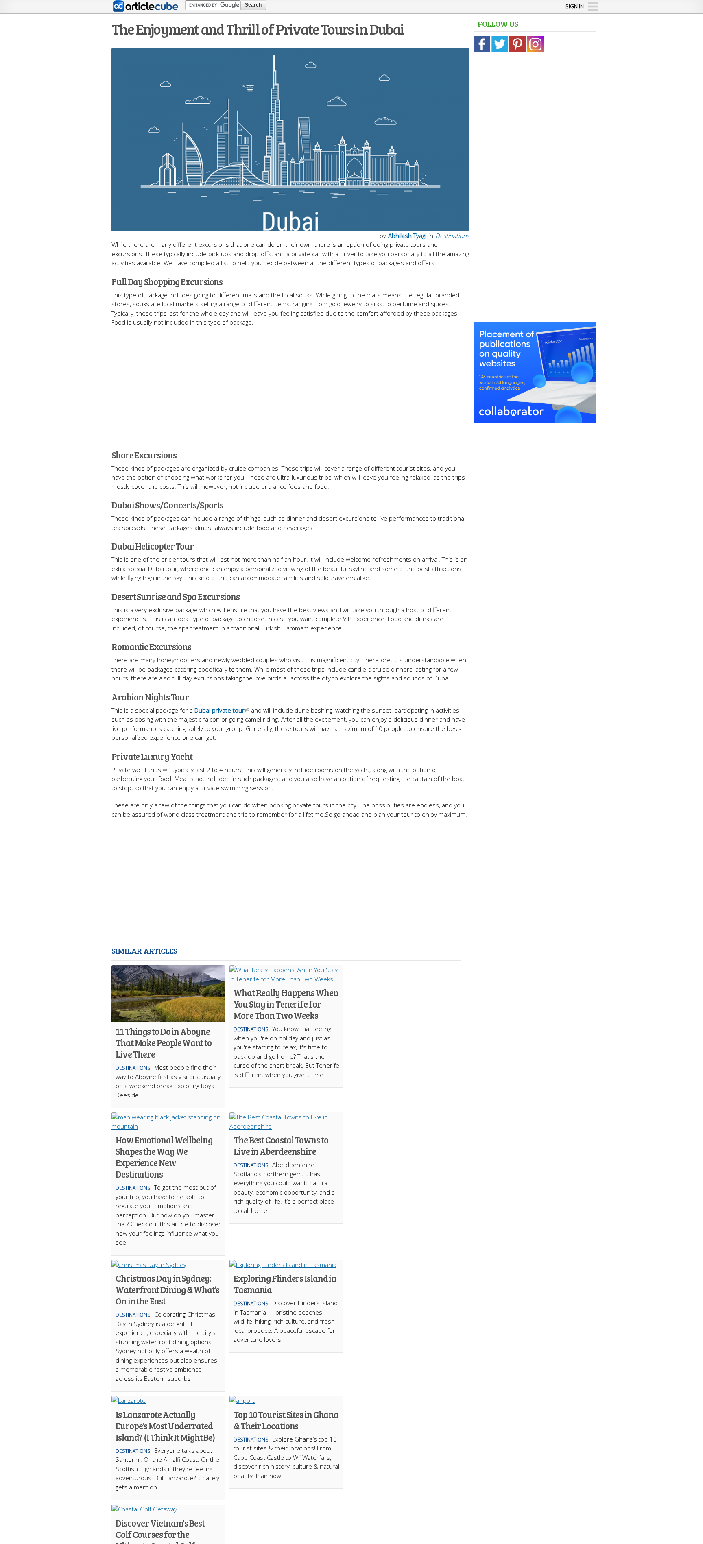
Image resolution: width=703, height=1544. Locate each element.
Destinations (452, 235)
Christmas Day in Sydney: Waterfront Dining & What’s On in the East (167, 1289)
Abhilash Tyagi (407, 235)
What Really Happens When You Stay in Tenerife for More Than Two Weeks (286, 1003)
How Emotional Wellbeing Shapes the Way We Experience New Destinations (164, 1157)
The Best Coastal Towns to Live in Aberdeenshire (281, 1145)
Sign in (574, 6)
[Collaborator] (535, 419)
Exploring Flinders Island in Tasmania (285, 1283)
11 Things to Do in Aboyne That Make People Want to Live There (164, 1042)
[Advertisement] (290, 384)
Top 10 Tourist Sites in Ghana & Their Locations (286, 1420)
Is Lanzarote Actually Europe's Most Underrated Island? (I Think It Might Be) (165, 1425)
